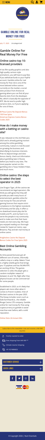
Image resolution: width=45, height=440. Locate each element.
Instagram (26, 378)
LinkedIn (32, 378)
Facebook (12, 378)
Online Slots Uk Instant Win (11, 318)
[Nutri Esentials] (22, 12)
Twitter (19, 378)
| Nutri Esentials (30, 436)
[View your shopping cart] (41, 2)
